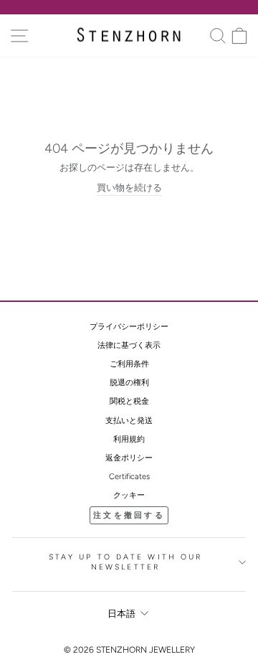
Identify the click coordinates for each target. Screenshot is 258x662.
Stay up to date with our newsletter (126, 562)
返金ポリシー (129, 458)
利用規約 (129, 439)
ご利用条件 (129, 364)
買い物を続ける (129, 187)
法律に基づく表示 (129, 345)
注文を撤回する (129, 515)
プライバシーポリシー (129, 326)
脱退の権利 (129, 382)
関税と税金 (129, 401)
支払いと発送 (129, 420)
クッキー (129, 495)
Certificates (129, 476)
